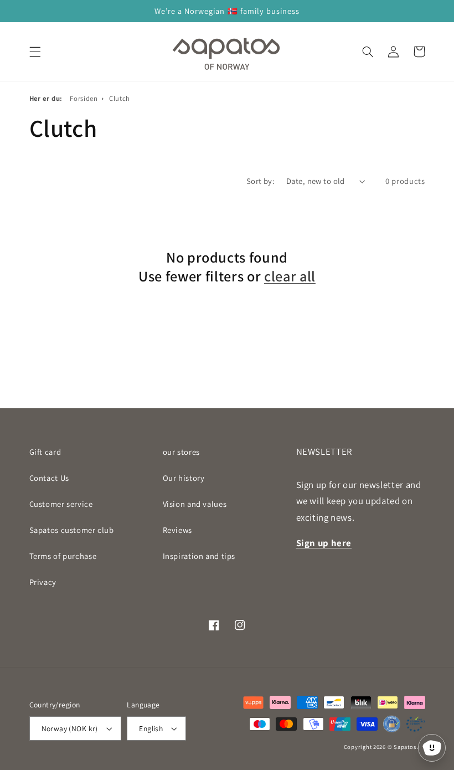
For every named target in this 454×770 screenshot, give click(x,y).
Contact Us (49, 478)
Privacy (42, 582)
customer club (71, 530)
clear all (290, 276)
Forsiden (83, 98)
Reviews (177, 530)
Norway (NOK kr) (70, 728)
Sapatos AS (409, 747)
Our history (184, 478)
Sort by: (260, 181)
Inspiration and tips (199, 556)
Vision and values (195, 504)
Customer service (61, 504)
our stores (181, 451)
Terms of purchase (63, 556)
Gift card (45, 451)
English (151, 728)
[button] (35, 51)
